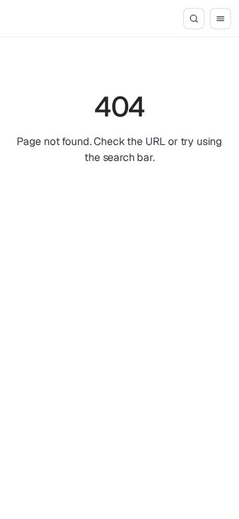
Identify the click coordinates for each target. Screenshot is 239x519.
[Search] (193, 18)
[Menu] (220, 18)
